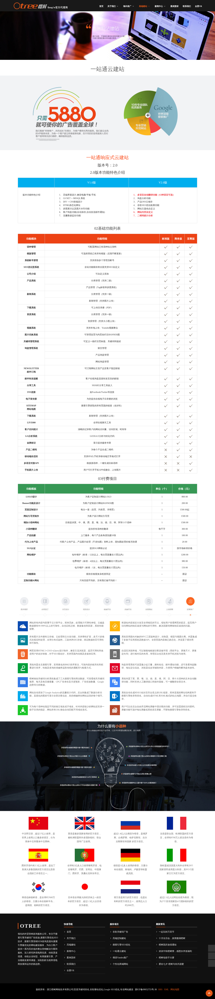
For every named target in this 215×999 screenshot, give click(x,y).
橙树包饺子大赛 (166, 957)
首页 (101, 6)
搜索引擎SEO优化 (121, 945)
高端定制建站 (119, 938)
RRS (160, 989)
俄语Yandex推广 (120, 957)
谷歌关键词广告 (120, 932)
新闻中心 (159, 6)
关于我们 (112, 6)
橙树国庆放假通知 (167, 945)
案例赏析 (174, 6)
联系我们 (187, 6)
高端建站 (143, 6)
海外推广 (127, 6)
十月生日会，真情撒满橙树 (172, 938)
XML (166, 989)
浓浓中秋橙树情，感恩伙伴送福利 (175, 951)
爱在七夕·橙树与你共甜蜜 (171, 964)
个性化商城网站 (120, 964)
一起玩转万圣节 (166, 932)
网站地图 (174, 989)
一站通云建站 (119, 951)
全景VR (198, 6)
